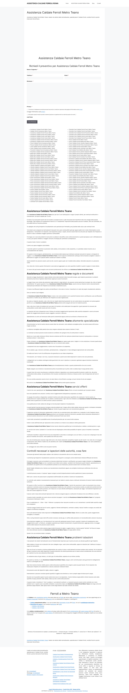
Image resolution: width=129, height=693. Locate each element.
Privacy (29, 106)
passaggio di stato (65, 602)
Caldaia (32, 602)
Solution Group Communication (74, 691)
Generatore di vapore (36, 604)
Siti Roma (85, 691)
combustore (48, 599)
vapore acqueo (85, 611)
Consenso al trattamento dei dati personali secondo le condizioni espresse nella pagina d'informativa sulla (55, 109)
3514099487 (32, 671)
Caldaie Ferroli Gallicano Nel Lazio (62, 683)
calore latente (49, 613)
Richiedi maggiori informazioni (35, 674)
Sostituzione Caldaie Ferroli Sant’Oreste (63, 667)
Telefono (30, 75)
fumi (92, 611)
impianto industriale (32, 599)
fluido (61, 597)
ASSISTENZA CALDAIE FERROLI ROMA (42, 3)
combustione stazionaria (79, 597)
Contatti (99, 3)
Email (66, 75)
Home (67, 3)
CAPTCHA (30, 117)
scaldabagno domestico (87, 602)
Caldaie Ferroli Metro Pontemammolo (63, 654)
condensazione (74, 611)
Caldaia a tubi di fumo (38, 607)
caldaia (49, 611)
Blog (93, 3)
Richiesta (30, 81)
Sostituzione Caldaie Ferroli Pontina (62, 656)
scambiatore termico (42, 597)
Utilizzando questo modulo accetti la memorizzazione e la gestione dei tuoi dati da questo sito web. (52, 114)
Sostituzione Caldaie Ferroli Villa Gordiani (64, 669)
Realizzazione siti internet (60, 691)
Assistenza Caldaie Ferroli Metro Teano (37, 640)
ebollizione (53, 604)
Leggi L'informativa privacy (55, 689)
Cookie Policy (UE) (67, 689)
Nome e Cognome (32, 69)
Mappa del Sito (76, 689)
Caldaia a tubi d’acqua (38, 606)
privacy (81, 109)
